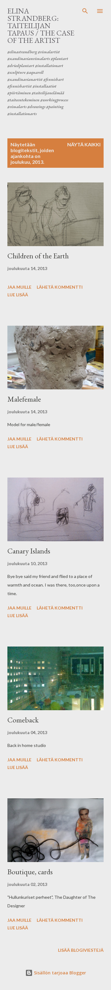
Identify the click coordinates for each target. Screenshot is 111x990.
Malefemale (24, 399)
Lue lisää (17, 294)
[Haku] (85, 11)
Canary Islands (28, 551)
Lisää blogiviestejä (81, 950)
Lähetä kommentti (60, 287)
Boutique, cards (30, 871)
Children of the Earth (38, 256)
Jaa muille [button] (19, 287)
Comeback (23, 720)
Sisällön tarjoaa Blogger (59, 973)
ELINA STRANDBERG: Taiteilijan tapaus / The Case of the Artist (40, 25)
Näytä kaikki (84, 144)
